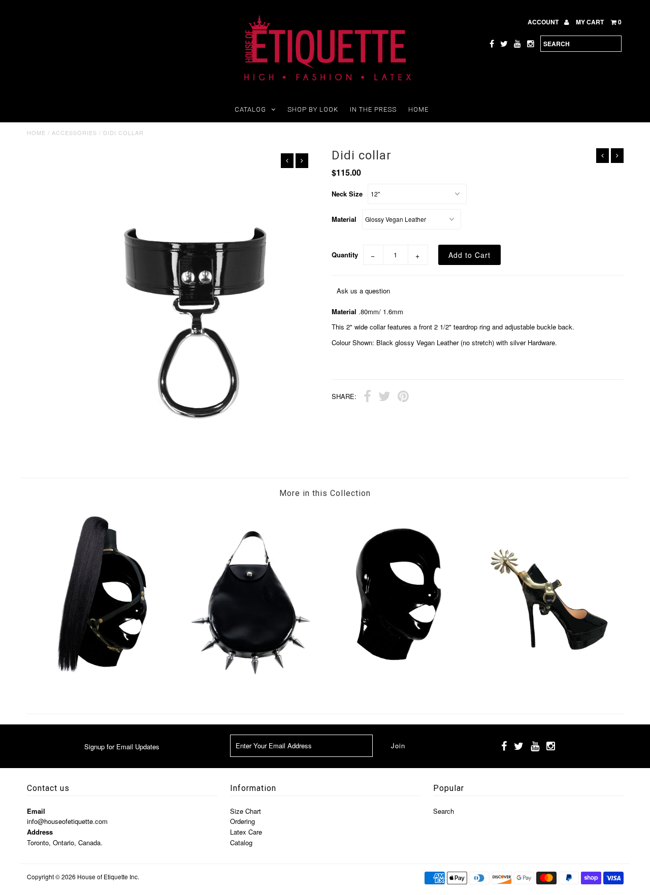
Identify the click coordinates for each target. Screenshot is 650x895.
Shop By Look (312, 109)
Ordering (242, 821)
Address (40, 832)
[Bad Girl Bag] (250, 687)
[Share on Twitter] (384, 397)
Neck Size (347, 193)
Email (36, 811)
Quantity (345, 254)
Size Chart (245, 811)
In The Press (373, 109)
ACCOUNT (544, 21)
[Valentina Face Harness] (101, 685)
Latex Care (246, 832)
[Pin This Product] (403, 397)
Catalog (250, 109)
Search (443, 811)
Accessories (74, 132)
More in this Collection (325, 493)
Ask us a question (363, 290)
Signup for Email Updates (121, 746)
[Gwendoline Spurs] (548, 687)
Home (418, 109)
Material (344, 219)
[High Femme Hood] (399, 687)
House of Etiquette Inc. (108, 876)
